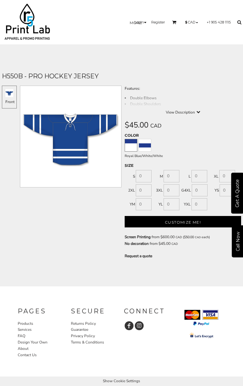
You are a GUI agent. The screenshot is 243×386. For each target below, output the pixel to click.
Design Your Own (32, 342)
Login (139, 22)
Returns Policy (83, 323)
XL (216, 176)
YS (217, 190)
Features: (132, 88)
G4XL (186, 190)
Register (158, 22)
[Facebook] (129, 325)
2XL (131, 190)
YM (132, 204)
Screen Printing (138, 236)
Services (25, 329)
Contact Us (27, 354)
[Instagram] (139, 325)
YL (161, 204)
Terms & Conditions (87, 342)
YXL (187, 204)
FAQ (21, 335)
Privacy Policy (83, 335)
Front (10, 101)
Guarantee (79, 329)
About (23, 348)
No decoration (137, 243)
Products (25, 323)
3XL (159, 190)
